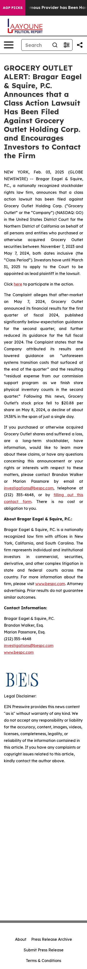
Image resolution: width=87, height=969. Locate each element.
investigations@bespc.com (28, 488)
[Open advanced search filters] (66, 44)
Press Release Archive (51, 939)
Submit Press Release (44, 949)
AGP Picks (12, 8)
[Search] (55, 44)
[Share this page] (79, 45)
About (20, 939)
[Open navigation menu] (9, 45)
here (18, 284)
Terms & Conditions (43, 960)
